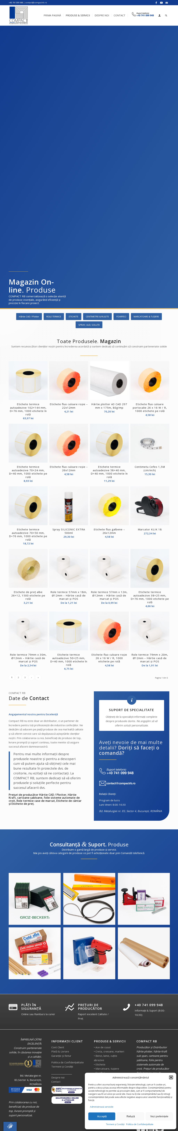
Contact (55, 1081)
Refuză (131, 1116)
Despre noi (57, 1077)
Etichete (100, 1064)
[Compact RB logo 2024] (19, 15)
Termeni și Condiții (115, 1124)
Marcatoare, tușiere (107, 1068)
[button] (171, 1077)
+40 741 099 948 (149, 1005)
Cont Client (57, 1047)
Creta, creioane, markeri (109, 1051)
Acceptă (102, 1116)
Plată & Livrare (60, 1051)
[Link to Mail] (166, 2)
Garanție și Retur (61, 1055)
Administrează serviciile (101, 1106)
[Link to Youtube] (161, 2)
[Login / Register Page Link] (159, 16)
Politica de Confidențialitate (139, 1124)
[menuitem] (52, 15)
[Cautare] (166, 15)
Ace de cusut (103, 1047)
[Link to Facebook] (156, 2)
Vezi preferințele (159, 1116)
